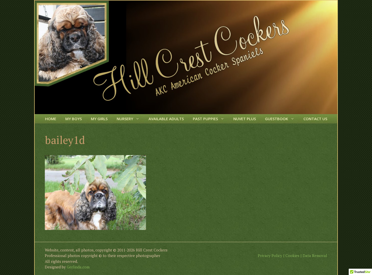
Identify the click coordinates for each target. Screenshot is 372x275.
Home (50, 118)
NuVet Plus (244, 118)
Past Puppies (205, 118)
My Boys (73, 118)
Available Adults (166, 118)
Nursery (125, 118)
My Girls (99, 118)
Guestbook (276, 118)
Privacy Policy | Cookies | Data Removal (292, 255)
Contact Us (315, 118)
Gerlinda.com (78, 266)
